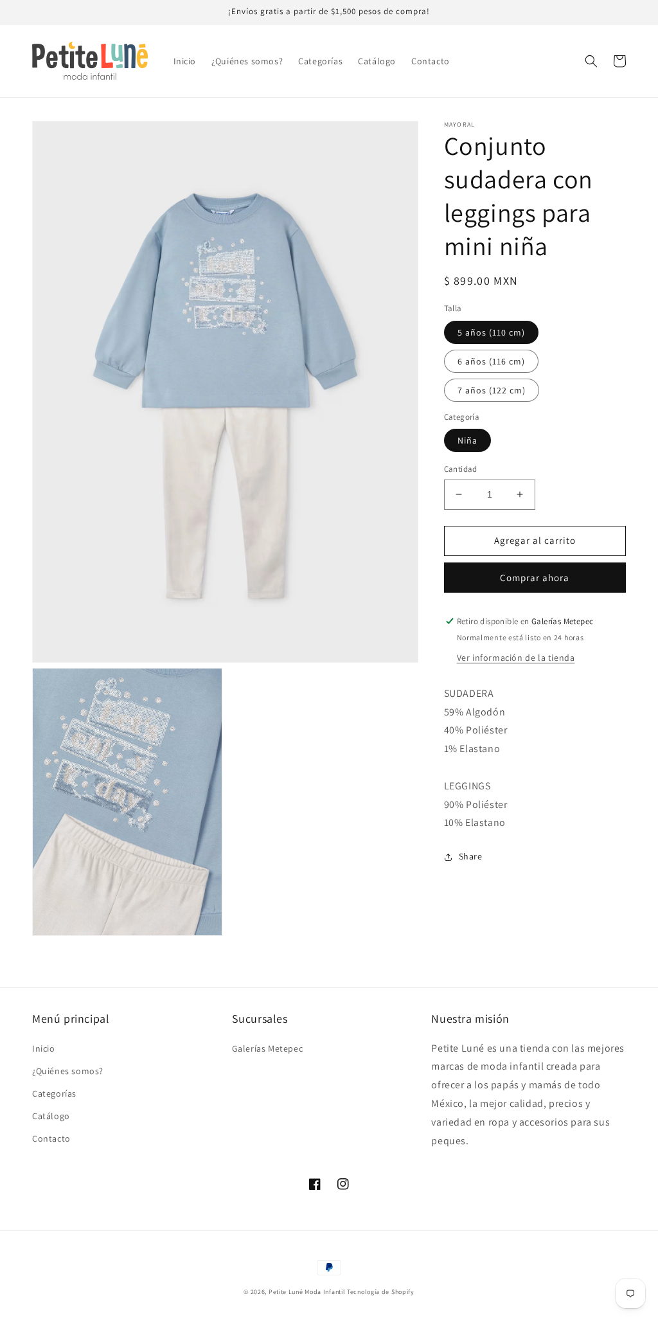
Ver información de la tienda (516, 657)
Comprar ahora (534, 577)
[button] (591, 61)
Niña (467, 440)
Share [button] (471, 856)
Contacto (51, 1138)
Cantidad (460, 468)
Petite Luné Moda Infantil (307, 1292)
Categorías (54, 1093)
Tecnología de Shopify (380, 1292)
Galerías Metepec (267, 1048)
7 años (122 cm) (492, 390)
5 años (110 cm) (491, 332)
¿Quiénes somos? (67, 1071)
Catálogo (51, 1116)
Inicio (43, 1048)
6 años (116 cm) (491, 361)
